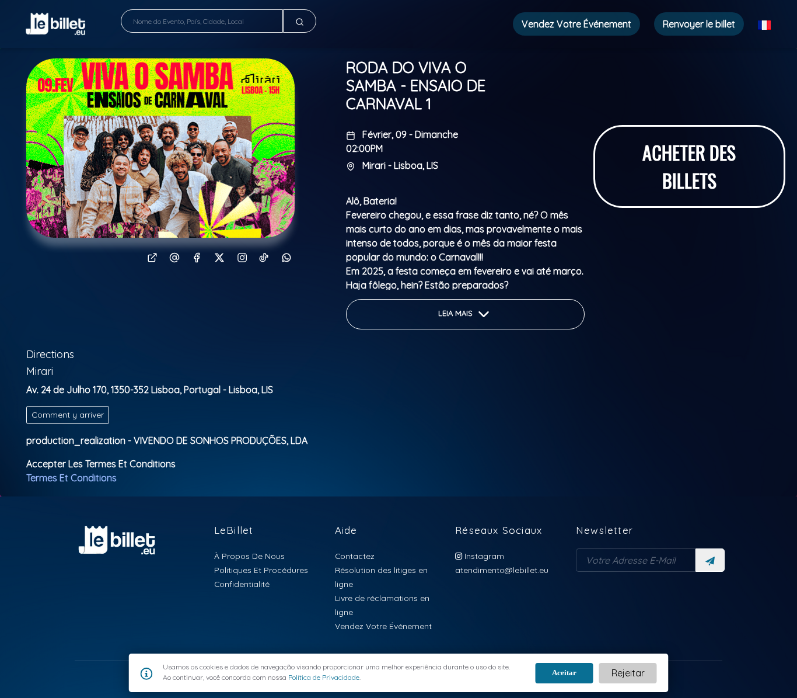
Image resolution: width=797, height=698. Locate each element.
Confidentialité (242, 584)
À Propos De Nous (249, 556)
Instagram (483, 556)
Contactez (355, 556)
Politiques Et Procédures (261, 570)
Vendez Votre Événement (576, 24)
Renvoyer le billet (699, 24)
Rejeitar (628, 673)
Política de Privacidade (322, 677)
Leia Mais (456, 313)
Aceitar (564, 672)
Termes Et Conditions (71, 478)
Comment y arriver (68, 414)
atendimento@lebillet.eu (501, 570)
